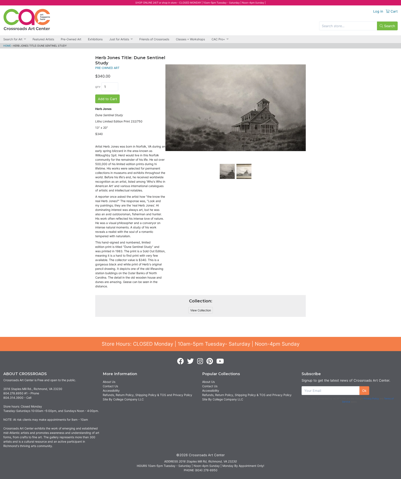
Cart (394, 11)
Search (389, 26)
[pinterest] (209, 361)
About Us (109, 381)
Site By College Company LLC (123, 399)
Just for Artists (119, 39)
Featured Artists (43, 39)
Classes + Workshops (190, 39)
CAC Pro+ (218, 39)
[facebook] (180, 361)
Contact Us (110, 386)
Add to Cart (107, 99)
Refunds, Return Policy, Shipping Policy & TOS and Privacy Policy (147, 395)
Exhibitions (95, 39)
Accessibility (111, 390)
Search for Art (12, 39)
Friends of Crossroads (154, 39)
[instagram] (200, 361)
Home (7, 45)
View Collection (200, 310)
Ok (364, 391)
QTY (97, 87)
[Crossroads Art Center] (26, 19)
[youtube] (220, 361)
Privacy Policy (371, 398)
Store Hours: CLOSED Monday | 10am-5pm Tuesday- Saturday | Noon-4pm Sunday (200, 344)
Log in (378, 11)
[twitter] (190, 361)
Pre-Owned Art (71, 39)
